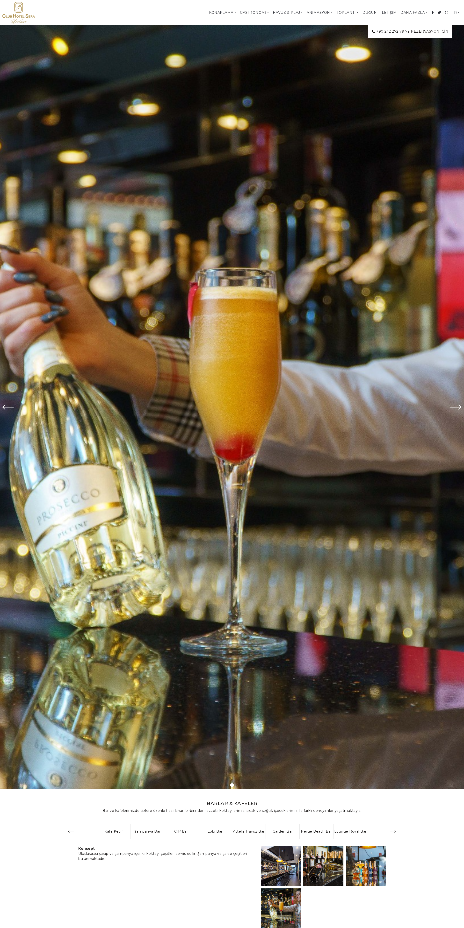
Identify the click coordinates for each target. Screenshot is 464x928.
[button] (232, 785)
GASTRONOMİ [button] (253, 12)
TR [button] (454, 12)
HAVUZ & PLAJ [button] (286, 12)
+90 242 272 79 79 (393, 31)
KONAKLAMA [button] (221, 12)
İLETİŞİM (389, 12)
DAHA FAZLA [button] (412, 12)
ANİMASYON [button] (318, 12)
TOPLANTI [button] (346, 12)
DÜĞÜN (369, 12)
